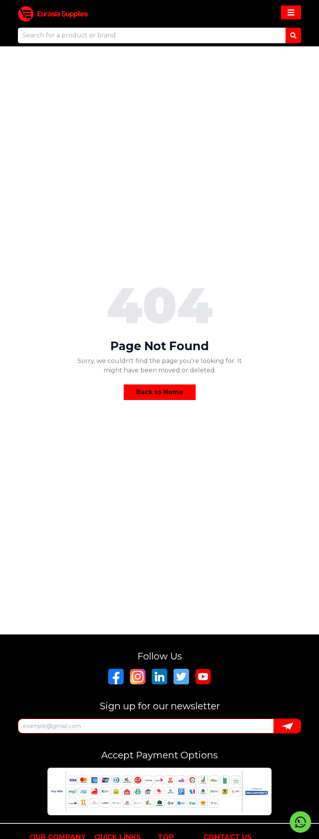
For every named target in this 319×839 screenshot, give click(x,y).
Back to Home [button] (159, 392)
